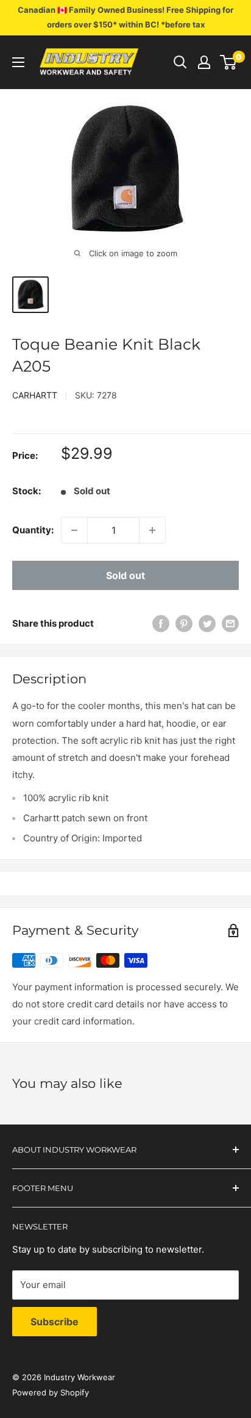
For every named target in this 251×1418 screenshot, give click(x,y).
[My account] (204, 62)
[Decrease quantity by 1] (74, 530)
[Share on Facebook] (160, 623)
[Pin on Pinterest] (184, 623)
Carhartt (34, 395)
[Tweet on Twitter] (207, 623)
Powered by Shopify (50, 1392)
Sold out (125, 575)
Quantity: (33, 530)
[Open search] (180, 62)
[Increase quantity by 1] (152, 530)
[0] (228, 62)
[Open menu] (18, 62)
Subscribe (54, 1321)
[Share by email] (230, 623)
